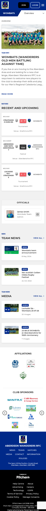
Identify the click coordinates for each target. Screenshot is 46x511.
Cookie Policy (13, 497)
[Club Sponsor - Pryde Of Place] (31, 408)
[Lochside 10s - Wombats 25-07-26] (12, 308)
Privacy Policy (32, 494)
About (30, 484)
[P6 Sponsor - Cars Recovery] (31, 400)
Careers (30, 487)
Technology (18, 490)
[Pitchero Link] (23, 478)
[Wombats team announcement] (12, 250)
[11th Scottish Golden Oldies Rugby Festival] (12, 272)
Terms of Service (14, 494)
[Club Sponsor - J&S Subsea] (15, 408)
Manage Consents (31, 497)
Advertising (17, 487)
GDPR (30, 490)
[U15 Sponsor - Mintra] (15, 400)
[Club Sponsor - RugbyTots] (15, 425)
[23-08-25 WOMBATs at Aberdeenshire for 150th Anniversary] (12, 330)
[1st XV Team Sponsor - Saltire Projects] (31, 425)
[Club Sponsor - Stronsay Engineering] (31, 417)
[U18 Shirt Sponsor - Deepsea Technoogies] (15, 417)
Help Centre (18, 484)
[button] (10, 214)
